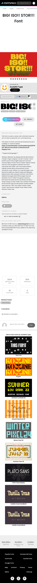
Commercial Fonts (26, 554)
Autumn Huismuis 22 (18, 419)
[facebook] (12, 578)
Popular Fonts (9, 554)
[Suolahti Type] (5, 87)
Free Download (13, 119)
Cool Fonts (8, 559)
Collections (20, 8)
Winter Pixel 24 (18, 440)
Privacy (22, 567)
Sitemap (29, 572)
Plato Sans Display (18, 483)
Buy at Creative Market (11, 216)
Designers (31, 544)
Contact (15, 90)
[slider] (19, 96)
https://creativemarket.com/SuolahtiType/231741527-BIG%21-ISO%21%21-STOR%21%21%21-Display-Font (18, 147)
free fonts (6, 544)
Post (31, 325)
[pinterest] (24, 578)
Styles (11, 8)
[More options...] (34, 108)
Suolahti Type (16, 87)
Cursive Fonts (27, 559)
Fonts (5, 8)
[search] (24, 3)
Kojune (18, 376)
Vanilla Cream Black (18, 525)
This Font (19, 355)
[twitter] (18, 578)
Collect (29, 119)
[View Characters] (34, 104)
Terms (30, 567)
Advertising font (23, 224)
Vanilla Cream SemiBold (18, 504)
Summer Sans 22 (18, 461)
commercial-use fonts (18, 545)
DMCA (7, 572)
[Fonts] (8, 3)
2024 (9, 279)
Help (6, 567)
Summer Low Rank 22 (18, 398)
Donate (8, 206)
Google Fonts (9, 563)
